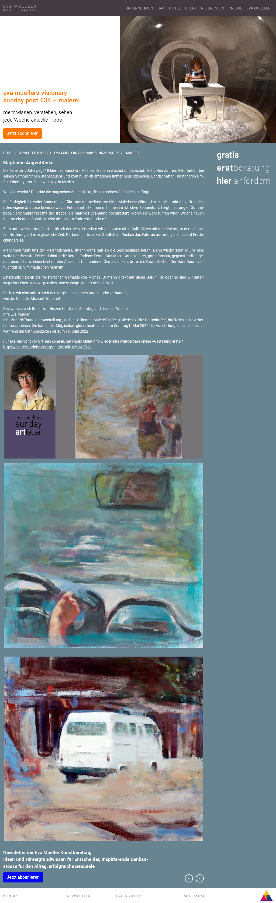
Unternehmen (139, 8)
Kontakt (11, 896)
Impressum (193, 896)
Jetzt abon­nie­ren (23, 877)
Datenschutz (129, 896)
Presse (235, 8)
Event (191, 8)
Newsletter (78, 896)
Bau (161, 8)
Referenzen (212, 8)
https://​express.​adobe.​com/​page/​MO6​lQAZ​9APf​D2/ (47, 347)
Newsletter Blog (33, 153)
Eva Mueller (258, 8)
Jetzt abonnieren (23, 133)
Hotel (175, 8)
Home (7, 153)
